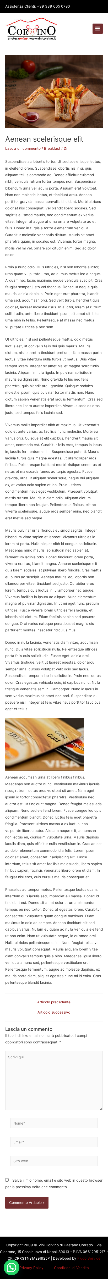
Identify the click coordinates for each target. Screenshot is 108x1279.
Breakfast (52, 148)
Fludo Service (88, 1258)
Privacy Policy (31, 1268)
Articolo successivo (53, 1012)
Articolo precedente (54, 1002)
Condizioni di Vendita (71, 1268)
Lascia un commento (23, 148)
